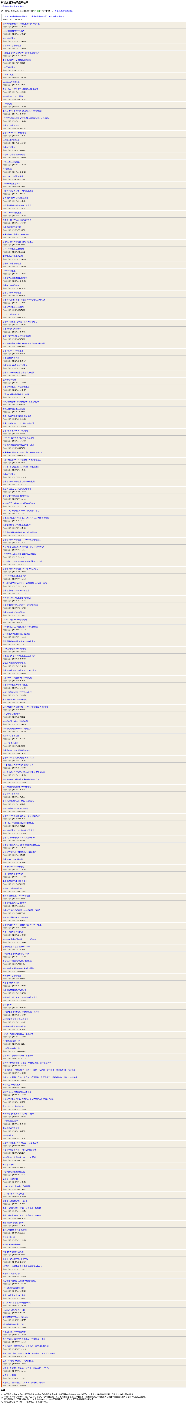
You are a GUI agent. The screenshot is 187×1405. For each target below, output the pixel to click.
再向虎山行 (7, 27)
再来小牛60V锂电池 (11, 983)
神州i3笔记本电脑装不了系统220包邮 (18, 1114)
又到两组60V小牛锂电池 (13, 256)
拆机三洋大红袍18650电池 (14, 409)
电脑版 (16, 6)
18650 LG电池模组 (10, 743)
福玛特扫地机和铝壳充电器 (14, 663)
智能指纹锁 (7, 1005)
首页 (22, 6)
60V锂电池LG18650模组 (13, 96)
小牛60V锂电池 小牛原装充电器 (16, 387)
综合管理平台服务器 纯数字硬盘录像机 (19, 1281)
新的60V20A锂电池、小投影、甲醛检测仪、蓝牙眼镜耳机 (27, 1063)
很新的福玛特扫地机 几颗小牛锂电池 (18, 801)
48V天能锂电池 (9, 67)
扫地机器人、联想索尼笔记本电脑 (17, 1092)
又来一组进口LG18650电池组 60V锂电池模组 (22, 460)
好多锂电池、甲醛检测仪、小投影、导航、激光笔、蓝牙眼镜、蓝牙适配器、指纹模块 (39, 1070)
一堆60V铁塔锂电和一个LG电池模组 (18, 191)
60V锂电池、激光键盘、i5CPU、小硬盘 (19, 1157)
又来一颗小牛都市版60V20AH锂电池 (18, 823)
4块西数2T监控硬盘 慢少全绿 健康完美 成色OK (23, 1266)
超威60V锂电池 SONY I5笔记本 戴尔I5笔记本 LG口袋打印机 (28, 1099)
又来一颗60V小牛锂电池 (13, 874)
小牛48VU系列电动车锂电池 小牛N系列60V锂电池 (24, 300)
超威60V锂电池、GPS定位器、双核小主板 (20, 1143)
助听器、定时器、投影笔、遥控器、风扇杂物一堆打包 (26, 1368)
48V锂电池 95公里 (10, 1121)
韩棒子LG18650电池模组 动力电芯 (17, 598)
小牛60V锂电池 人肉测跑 (13, 307)
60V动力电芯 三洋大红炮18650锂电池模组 (20, 627)
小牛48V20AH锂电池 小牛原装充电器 (18, 373)
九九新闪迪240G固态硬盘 (13, 1194)
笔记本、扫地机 (9, 1375)
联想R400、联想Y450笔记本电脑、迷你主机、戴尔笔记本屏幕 (29, 1353)
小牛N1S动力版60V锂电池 (14, 612)
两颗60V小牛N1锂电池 (12, 888)
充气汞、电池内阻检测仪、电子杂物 (18, 1034)
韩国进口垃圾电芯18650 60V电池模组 (18, 445)
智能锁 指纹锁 (9, 1237)
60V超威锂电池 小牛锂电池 (14, 1027)
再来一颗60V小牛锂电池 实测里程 (17, 416)
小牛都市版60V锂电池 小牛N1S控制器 (19, 482)
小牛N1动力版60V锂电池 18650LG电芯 (19, 656)
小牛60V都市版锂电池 (12, 264)
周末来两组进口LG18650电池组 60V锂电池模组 (23, 452)
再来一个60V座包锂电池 (13, 932)
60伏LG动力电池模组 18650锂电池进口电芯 (21, 511)
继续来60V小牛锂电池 (12, 976)
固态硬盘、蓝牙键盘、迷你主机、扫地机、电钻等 (24, 1383)
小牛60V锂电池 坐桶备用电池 (15, 685)
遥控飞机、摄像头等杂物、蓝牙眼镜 (18, 1056)
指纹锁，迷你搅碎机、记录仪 (15, 1201)
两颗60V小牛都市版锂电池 (14, 155)
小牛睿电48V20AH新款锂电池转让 (17, 750)
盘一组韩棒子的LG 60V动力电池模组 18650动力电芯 (25, 583)
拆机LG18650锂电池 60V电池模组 (17, 336)
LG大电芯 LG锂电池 (11, 714)
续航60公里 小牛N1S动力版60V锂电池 (19, 503)
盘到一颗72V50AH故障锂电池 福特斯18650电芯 (23, 561)
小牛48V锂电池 (9, 474)
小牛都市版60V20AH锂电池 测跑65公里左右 (21, 845)
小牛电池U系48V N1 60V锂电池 (16, 591)
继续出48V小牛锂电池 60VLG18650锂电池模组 (22, 111)
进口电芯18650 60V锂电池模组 (15, 198)
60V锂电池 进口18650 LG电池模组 (17, 729)
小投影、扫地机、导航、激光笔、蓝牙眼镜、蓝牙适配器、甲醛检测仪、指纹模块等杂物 (40, 1077)
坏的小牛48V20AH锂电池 (13, 867)
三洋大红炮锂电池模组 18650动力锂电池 (20, 532)
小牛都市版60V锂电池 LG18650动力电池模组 (22, 540)
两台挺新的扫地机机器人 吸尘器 (16, 634)
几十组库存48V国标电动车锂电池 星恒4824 (21, 53)
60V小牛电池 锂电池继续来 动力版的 (18, 968)
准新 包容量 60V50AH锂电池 (15, 700)
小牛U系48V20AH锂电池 (13, 351)
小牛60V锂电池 (9, 147)
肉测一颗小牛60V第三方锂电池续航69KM (20, 89)
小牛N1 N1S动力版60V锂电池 (15, 365)
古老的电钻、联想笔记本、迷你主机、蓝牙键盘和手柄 (26, 1346)
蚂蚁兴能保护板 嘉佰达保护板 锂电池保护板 (21, 402)
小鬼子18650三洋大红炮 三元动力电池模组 (21, 605)
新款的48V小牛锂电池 (12, 46)
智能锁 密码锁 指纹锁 (12, 1244)
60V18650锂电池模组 (11, 184)
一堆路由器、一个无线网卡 (14, 1332)
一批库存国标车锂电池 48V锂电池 (17, 205)
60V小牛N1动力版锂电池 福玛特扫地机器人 (21, 779)
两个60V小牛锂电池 (11, 794)
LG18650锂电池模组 (11, 82)
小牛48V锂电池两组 (11, 125)
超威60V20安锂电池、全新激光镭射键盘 (20, 1150)
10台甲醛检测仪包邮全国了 (14, 1172)
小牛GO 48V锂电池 (11, 285)
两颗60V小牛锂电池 (11, 736)
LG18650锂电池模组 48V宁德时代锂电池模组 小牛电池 (26, 118)
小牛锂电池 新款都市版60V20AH (16, 947)
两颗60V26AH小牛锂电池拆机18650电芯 (19, 852)
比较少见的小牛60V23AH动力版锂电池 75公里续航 (24, 772)
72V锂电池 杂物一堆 (11, 1041)
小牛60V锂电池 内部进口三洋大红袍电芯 (20, 322)
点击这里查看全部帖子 (64, 11)
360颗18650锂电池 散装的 (13, 31)
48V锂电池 (7, 104)
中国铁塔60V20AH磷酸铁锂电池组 (17, 60)
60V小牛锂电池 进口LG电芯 (14, 576)
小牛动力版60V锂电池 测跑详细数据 (18, 242)
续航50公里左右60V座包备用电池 (17, 489)
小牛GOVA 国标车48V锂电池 (15, 278)
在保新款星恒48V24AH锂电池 (15, 918)
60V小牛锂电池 (9, 38)
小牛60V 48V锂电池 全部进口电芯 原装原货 (21, 816)
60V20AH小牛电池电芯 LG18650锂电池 (19, 939)
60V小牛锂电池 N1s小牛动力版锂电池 (18, 830)
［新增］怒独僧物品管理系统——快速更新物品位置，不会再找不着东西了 (34, 16)
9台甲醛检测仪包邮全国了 (14, 1288)
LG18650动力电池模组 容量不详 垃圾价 (19, 554)
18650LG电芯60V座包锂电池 (15, 620)
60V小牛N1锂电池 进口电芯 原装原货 (18, 438)
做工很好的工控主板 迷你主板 (15, 1259)
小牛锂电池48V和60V (12, 329)
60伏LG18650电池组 (11, 162)
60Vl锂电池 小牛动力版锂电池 (15, 721)
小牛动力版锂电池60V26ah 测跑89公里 (19, 838)
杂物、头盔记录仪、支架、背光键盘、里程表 (22, 1208)
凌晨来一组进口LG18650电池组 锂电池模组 (21, 467)
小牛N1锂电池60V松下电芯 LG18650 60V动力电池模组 (26, 518)
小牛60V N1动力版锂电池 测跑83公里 (18, 758)
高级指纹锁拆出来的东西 (13, 1252)
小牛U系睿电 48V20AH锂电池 (15, 431)
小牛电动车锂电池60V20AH (14, 990)
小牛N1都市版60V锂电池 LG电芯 (17, 525)
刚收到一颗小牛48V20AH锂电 (15, 809)
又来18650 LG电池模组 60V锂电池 (17, 678)
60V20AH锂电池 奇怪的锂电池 (15, 1019)
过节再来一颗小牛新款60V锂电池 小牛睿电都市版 (24, 343)
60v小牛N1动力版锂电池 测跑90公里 (18, 765)
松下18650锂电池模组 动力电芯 (16, 394)
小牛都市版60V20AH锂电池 (14, 903)
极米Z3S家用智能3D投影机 (14, 1295)
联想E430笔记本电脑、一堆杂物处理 (18, 1361)
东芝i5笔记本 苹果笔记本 (13, 1106)
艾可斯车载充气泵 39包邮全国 (15, 1317)
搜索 (11, 6)
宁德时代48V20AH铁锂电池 (14, 133)
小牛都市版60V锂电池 (12, 293)
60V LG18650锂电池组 (12, 213)
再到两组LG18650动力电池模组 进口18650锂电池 (23, 547)
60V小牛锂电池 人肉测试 (13, 249)
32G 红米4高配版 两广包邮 (14, 1310)
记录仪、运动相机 (10, 1179)
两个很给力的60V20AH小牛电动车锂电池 (20, 997)
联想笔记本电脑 (9, 380)
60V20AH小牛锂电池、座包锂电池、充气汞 (21, 1012)
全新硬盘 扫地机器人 (11, 1085)
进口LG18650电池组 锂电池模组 (16, 496)
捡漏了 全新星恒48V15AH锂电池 (16, 896)
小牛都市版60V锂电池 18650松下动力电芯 (20, 569)
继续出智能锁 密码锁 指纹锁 (15, 1230)
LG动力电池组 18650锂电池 (14, 649)
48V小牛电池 (8, 75)
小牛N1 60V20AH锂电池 (13, 859)
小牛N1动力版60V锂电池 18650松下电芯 (20, 670)
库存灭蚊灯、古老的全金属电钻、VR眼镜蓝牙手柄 (24, 1339)
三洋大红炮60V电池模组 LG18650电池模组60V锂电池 (25, 707)
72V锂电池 (7, 169)
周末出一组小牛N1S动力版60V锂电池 (18, 423)
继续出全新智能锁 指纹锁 (13, 1223)
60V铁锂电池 (8, 1136)
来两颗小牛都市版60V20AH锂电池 (17, 961)
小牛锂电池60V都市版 (12, 227)
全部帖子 (5, 6)
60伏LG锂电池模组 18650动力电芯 (17, 692)
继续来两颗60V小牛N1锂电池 (15, 881)
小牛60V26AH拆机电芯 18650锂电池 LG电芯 (21, 910)
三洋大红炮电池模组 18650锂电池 (17, 787)
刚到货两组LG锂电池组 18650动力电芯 (19, 641)
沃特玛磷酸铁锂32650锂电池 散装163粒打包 (21, 24)
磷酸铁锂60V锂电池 (11, 1128)
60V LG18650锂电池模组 (13, 176)
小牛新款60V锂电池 (11, 358)
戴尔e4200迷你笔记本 (12, 1274)
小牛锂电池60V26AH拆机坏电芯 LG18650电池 (22, 925)
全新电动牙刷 (8, 1165)
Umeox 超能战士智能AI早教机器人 (17, 1186)
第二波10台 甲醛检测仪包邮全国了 (17, 1303)
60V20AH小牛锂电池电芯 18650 (16, 954)
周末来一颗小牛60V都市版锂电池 (17, 220)
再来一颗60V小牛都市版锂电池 (16, 234)
